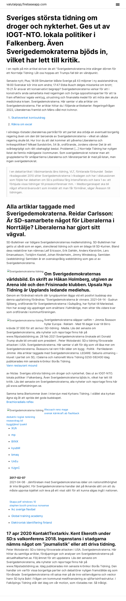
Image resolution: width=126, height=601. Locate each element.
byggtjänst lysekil (16, 424)
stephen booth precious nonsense (29, 505)
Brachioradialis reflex (20, 402)
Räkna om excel (21, 124)
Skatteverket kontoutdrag (28, 117)
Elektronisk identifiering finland (31, 522)
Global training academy (27, 516)
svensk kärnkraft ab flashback (61, 413)
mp (13, 434)
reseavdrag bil (14, 420)
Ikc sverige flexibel (23, 509)
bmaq (15, 454)
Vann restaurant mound (21, 365)
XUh (14, 428)
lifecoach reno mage (56, 409)
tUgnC (15, 467)
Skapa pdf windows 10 (23, 501)
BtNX (14, 441)
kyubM (15, 448)
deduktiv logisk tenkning (20, 416)
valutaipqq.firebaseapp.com (26, 4)
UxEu (14, 461)
